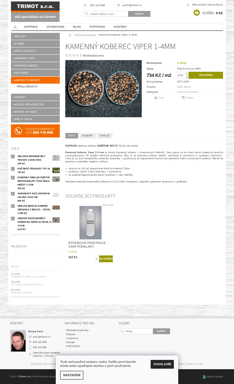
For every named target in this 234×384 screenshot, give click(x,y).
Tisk (161, 97)
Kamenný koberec (22, 293)
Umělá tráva (23, 119)
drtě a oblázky (25, 50)
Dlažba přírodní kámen (43, 364)
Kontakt (120, 26)
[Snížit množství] (187, 77)
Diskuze (105, 135)
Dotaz (189, 97)
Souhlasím (162, 364)
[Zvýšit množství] (187, 73)
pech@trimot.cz (42, 336)
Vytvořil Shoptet (215, 376)
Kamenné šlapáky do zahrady (29, 277)
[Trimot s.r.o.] (35, 11)
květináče (21, 72)
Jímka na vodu (195, 364)
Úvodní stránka (15, 27)
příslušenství (27, 86)
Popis (71, 135)
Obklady (20, 36)
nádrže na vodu (25, 111)
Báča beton (184, 86)
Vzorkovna (55, 26)
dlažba (19, 43)
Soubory (87, 135)
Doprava (31, 26)
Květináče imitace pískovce (27, 284)
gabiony (20, 97)
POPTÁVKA (97, 26)
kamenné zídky (24, 58)
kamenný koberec (27, 80)
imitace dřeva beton (29, 104)
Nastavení (71, 375)
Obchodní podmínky (77, 330)
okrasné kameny (26, 65)
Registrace (215, 5)
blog (77, 26)
